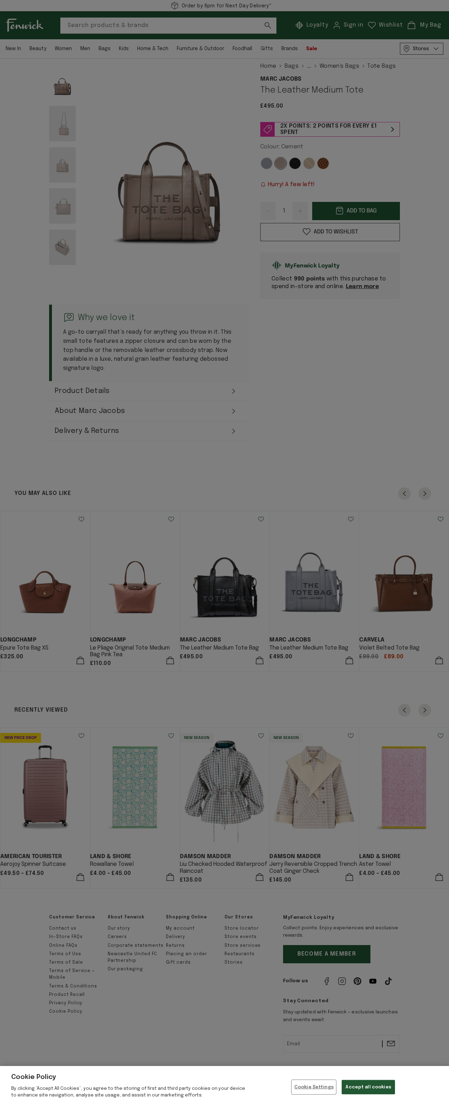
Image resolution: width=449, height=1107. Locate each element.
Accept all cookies (368, 1087)
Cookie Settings (314, 1087)
